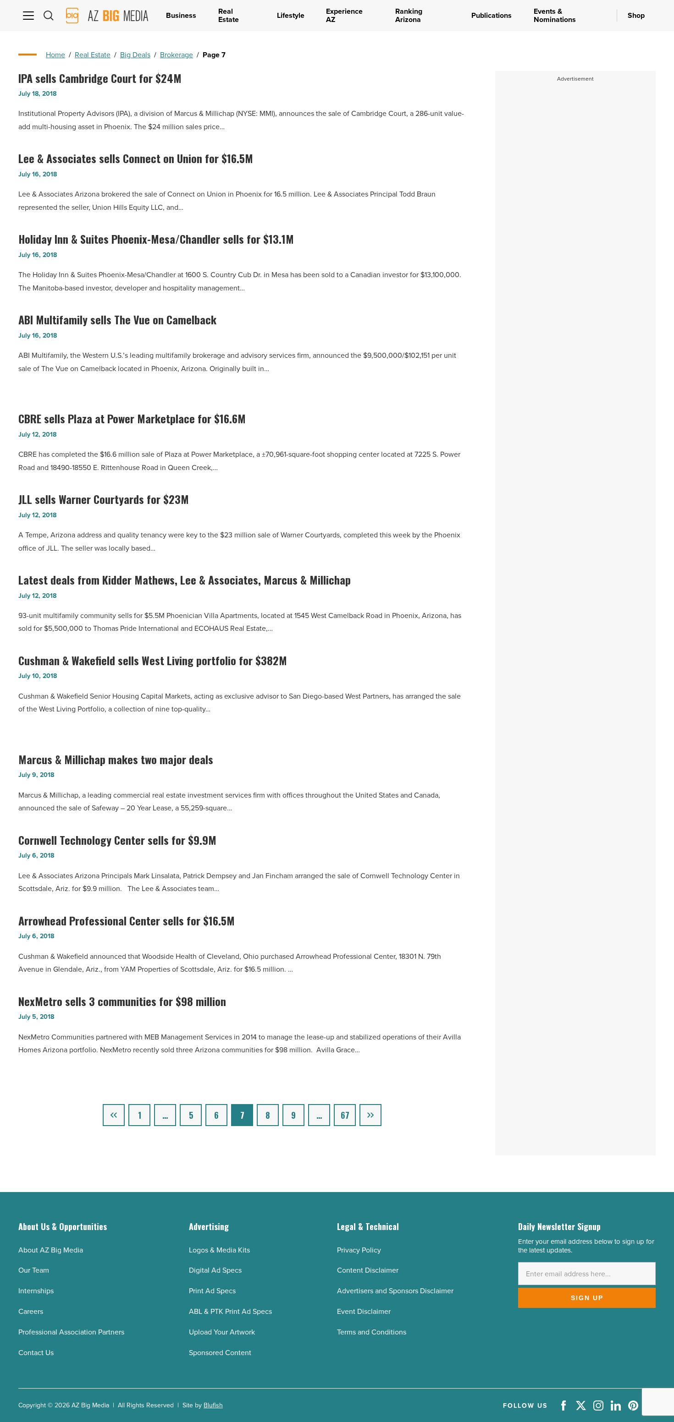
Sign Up (587, 1298)
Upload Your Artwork (222, 1332)
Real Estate (92, 54)
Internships (36, 1290)
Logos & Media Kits (219, 1250)
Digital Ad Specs (215, 1270)
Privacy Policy (359, 1250)
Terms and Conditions (371, 1332)
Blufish (213, 1405)
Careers (30, 1311)
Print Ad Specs (212, 1290)
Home (55, 54)
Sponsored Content (220, 1352)
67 (345, 1115)
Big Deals (135, 54)
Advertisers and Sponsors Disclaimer (395, 1290)
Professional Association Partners (71, 1332)
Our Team (33, 1270)
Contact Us (36, 1352)
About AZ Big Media (50, 1250)
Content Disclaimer (367, 1270)
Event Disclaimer (364, 1311)
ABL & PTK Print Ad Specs (230, 1311)
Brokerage (176, 54)
